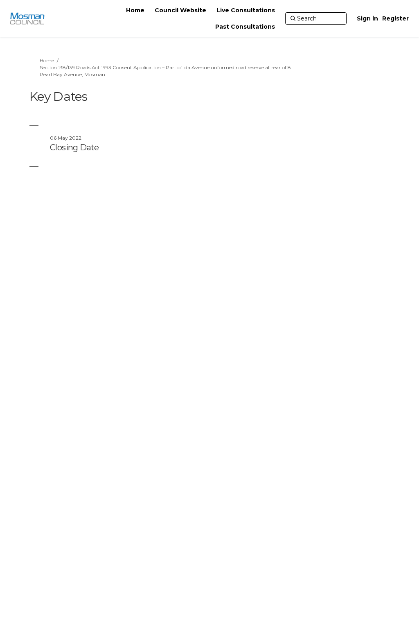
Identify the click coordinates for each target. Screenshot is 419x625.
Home (47, 60)
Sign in (367, 18)
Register (395, 18)
